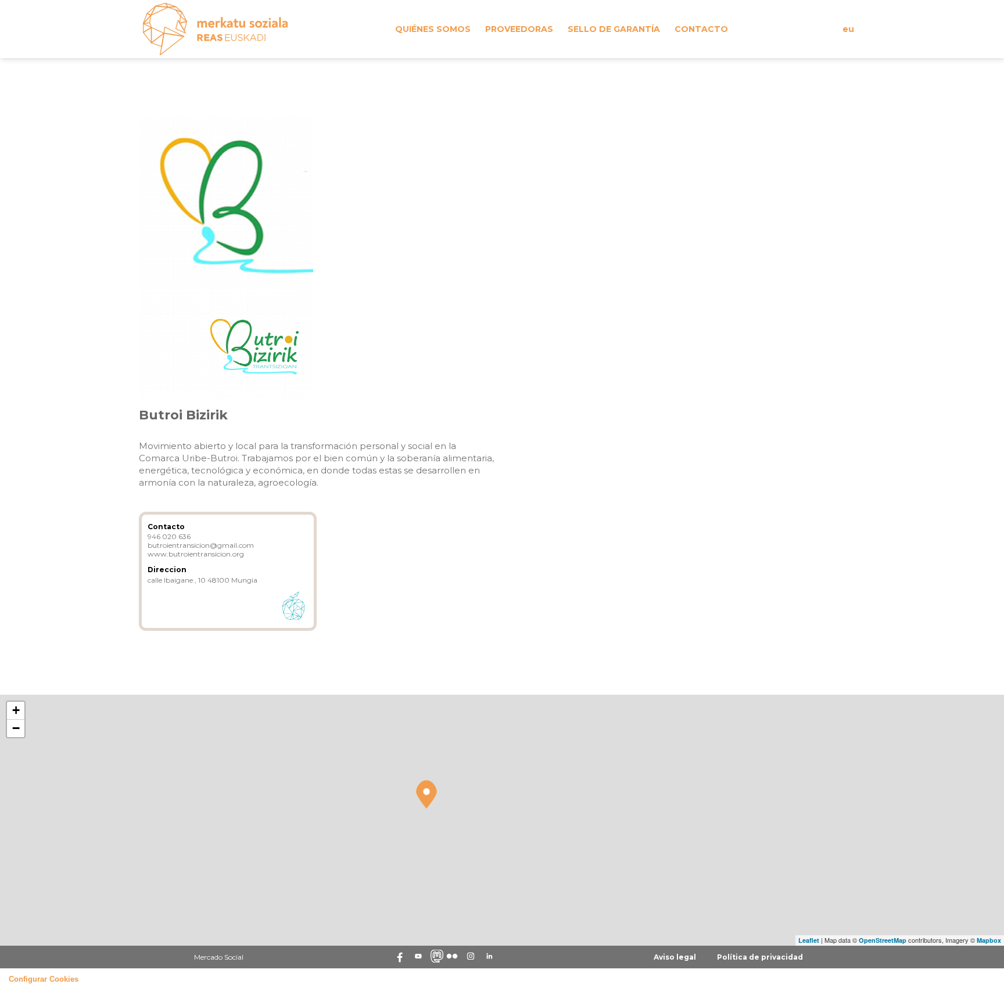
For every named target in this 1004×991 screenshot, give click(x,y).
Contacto (701, 29)
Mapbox (989, 940)
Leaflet (808, 940)
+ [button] (16, 710)
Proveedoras (519, 29)
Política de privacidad (760, 957)
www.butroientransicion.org (196, 554)
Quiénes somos (433, 29)
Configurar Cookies (43, 979)
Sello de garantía (614, 29)
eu (848, 29)
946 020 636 (169, 536)
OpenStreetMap (882, 940)
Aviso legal (675, 957)
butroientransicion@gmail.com (201, 545)
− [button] (16, 728)
